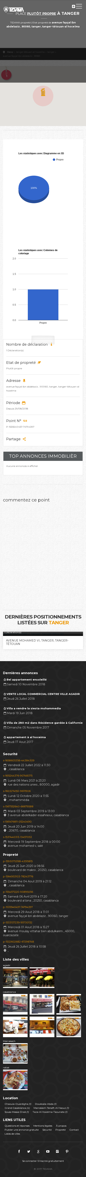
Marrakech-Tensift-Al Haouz (51, 1107)
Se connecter (29, 1160)
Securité (47, 1129)
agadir (6, 965)
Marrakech (9, 1041)
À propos (61, 1125)
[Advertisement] (43, 57)
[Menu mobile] (79, 7)
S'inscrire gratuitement (50, 1160)
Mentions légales (42, 1125)
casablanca (9, 991)
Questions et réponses (17, 1125)
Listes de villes (12, 1133)
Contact (74, 1129)
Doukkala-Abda (45, 1103)
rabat (6, 1067)
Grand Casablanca (17, 1107)
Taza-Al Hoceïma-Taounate (50, 1111)
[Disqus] (43, 555)
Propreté (60, 1129)
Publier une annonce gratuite (22, 1129)
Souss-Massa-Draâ (17, 1111)
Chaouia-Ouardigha (18, 1103)
